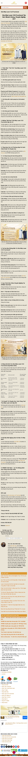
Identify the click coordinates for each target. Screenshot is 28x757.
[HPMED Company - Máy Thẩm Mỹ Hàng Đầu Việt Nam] (14, 3)
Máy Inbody (4, 702)
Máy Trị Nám (5, 690)
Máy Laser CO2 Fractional (8, 693)
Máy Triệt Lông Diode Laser (8, 688)
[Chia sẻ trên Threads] (14, 538)
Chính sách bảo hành (6, 735)
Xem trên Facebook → (9, 724)
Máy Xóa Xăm (5, 684)
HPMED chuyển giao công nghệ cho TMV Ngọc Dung (13, 623)
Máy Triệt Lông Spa (6, 686)
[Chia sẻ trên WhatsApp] (7, 538)
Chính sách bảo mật (6, 741)
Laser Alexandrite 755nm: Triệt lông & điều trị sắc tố (16, 723)
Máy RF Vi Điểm (5, 700)
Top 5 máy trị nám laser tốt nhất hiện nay (11, 632)
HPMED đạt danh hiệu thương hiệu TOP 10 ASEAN (13, 621)
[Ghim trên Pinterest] (16, 538)
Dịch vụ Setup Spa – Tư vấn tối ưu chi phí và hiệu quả (13, 636)
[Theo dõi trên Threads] (11, 747)
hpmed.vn (7, 525)
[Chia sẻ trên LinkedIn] (19, 538)
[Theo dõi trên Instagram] (4, 747)
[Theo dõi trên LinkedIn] (16, 747)
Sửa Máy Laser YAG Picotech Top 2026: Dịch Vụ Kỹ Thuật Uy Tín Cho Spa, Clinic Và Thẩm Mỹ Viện (7, 532)
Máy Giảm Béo (5, 691)
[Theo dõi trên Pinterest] (14, 747)
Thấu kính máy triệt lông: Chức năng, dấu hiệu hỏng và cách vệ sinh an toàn (13, 597)
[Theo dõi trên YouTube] (18, 747)
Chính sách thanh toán (7, 740)
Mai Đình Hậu (13, 545)
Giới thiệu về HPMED (6, 672)
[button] (2, 2)
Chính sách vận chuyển (7, 738)
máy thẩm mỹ (17, 441)
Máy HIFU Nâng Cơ (6, 695)
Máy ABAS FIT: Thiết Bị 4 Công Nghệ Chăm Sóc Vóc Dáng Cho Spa (13, 605)
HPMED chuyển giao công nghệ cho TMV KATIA (12, 626)
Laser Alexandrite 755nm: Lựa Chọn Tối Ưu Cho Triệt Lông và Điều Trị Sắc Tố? (13, 601)
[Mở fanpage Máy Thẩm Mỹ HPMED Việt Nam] (14, 710)
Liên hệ (3, 674)
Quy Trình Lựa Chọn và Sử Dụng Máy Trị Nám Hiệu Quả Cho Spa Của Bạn (13, 580)
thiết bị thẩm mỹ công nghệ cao (18, 96)
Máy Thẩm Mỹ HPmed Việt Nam (12, 716)
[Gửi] (25, 7)
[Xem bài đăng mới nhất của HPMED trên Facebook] (2, 723)
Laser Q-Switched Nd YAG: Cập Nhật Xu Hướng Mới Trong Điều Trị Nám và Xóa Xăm (12, 584)
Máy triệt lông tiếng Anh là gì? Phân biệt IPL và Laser (13, 609)
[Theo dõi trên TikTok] (6, 747)
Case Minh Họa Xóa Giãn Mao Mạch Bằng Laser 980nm (13, 611)
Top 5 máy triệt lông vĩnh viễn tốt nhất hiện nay (12, 634)
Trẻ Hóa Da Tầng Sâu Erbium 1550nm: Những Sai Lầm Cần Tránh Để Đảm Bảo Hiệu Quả (13, 593)
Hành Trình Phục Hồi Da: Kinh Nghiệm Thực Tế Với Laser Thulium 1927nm (13, 576)
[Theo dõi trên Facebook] (2, 747)
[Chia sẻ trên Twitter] (12, 538)
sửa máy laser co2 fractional (14, 495)
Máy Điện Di (4, 699)
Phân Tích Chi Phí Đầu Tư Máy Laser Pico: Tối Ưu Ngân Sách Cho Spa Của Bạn (13, 589)
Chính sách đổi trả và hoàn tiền (9, 737)
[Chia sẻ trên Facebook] (9, 538)
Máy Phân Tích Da (6, 697)
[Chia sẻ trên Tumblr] (21, 538)
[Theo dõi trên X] (9, 747)
